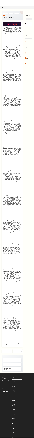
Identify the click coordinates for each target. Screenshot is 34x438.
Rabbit (25, 59)
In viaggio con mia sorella (5, 391)
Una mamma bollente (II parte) (8, 368)
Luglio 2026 (13, 376)
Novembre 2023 (14, 396)
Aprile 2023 (13, 405)
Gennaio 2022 (13, 424)
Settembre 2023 (14, 399)
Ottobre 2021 (13, 428)
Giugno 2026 (13, 377)
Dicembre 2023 (14, 395)
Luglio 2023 (13, 401)
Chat (4, 364)
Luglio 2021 (13, 432)
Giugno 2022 (13, 418)
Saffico (25, 42)
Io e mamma (3, 374)
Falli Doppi (26, 53)
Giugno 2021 (13, 433)
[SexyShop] (12, 24)
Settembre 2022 (14, 414)
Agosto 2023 (13, 400)
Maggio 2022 (13, 419)
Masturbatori (26, 58)
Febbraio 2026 (14, 382)
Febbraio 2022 (14, 423)
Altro (25, 31)
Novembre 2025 (14, 386)
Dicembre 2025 (14, 385)
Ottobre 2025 (13, 387)
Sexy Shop (26, 46)
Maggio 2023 (13, 404)
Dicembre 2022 (14, 410)
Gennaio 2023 (13, 409)
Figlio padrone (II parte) (4, 389)
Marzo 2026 (13, 381)
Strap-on (25, 63)
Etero (25, 35)
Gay (25, 36)
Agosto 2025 (13, 390)
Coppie (25, 34)
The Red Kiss (4, 1)
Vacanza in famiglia (4, 378)
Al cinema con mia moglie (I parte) (6, 387)
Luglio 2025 (13, 391)
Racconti (25, 30)
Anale (25, 47)
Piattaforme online (26, 29)
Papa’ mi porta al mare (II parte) (5, 380)
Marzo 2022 (13, 422)
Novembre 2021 (14, 427)
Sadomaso (26, 41)
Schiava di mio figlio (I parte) (5, 376)
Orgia (25, 40)
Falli (25, 52)
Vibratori (25, 64)
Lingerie (25, 57)
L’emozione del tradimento (7, 359)
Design (25, 51)
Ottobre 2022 (13, 413)
